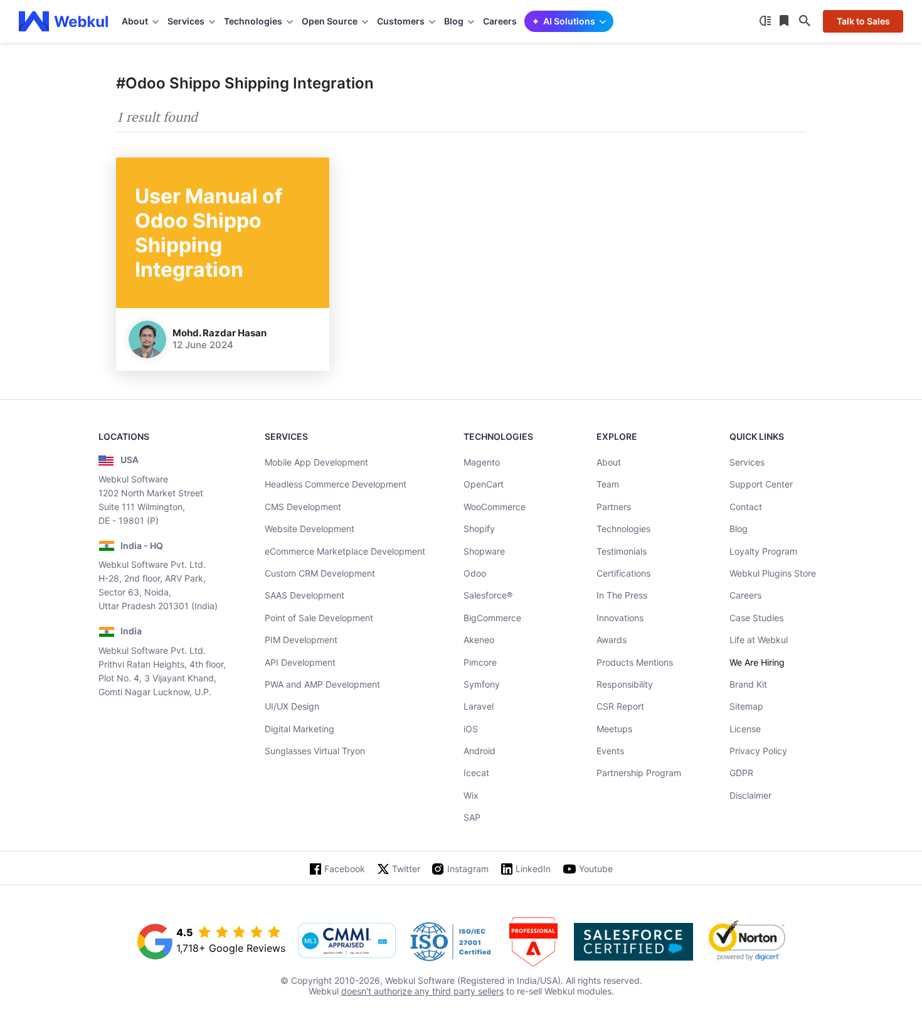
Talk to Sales (863, 21)
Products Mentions (634, 662)
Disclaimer (750, 795)
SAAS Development (304, 595)
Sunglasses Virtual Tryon (315, 750)
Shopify (479, 528)
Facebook (344, 868)
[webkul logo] (64, 21)
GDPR (741, 772)
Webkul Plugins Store (772, 573)
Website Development (309, 528)
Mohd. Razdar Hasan (219, 333)
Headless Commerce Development (335, 484)
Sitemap (746, 706)
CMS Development (303, 506)
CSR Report (620, 706)
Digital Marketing (299, 728)
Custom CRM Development (320, 573)
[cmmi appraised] (347, 942)
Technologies (623, 528)
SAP (472, 817)
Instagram (468, 868)
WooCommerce (495, 506)
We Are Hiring (757, 662)
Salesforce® (488, 595)
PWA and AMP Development (322, 684)
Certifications (623, 573)
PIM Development (301, 639)
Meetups (614, 728)
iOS (471, 728)
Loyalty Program (763, 551)
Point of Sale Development (319, 617)
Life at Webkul (758, 639)
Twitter (406, 868)
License (745, 728)
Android (479, 750)
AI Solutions (569, 21)
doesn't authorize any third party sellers (422, 991)
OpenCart (484, 484)
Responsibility (624, 684)
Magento (482, 462)
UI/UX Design (292, 706)
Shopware (484, 551)
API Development (300, 662)
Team (607, 484)
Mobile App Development (316, 462)
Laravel (479, 706)
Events (610, 750)
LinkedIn (533, 868)
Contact (745, 506)
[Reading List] (785, 21)
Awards (611, 639)
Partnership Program (638, 772)
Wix (471, 795)
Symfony (482, 684)
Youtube (596, 868)
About (608, 462)
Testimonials (621, 551)
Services (747, 462)
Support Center (761, 484)
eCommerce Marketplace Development (345, 551)
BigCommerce (492, 617)
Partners (613, 506)
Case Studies (756, 617)
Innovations (620, 617)
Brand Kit (748, 684)
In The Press (621, 595)
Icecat (476, 772)
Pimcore (480, 662)
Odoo (475, 573)
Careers (500, 21)
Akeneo (479, 639)
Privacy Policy (758, 750)
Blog (738, 528)
